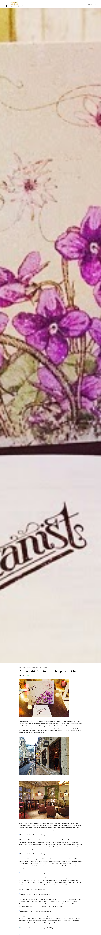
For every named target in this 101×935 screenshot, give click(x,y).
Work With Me (57, 4)
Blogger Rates (67, 4)
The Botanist (29, 726)
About (50, 4)
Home (35, 4)
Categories (42, 4)
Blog (24, 667)
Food (28, 675)
